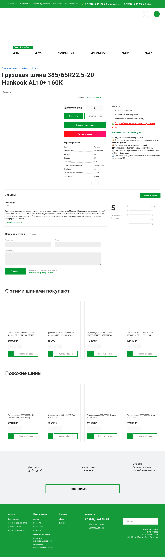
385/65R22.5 (98, 151)
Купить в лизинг (85, 134)
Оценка (33, 234)
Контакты (25, 4)
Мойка (125, 53)
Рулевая (97, 147)
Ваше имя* (9, 240)
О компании (12, 4)
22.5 (95, 162)
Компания (37, 531)
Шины (16, 53)
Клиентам (57, 4)
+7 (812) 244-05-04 (135, 3)
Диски (38, 53)
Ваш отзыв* (10, 251)
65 (95, 158)
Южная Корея (99, 165)
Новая (96, 176)
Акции (148, 53)
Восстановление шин (17, 531)
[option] (34, 124)
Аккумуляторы (66, 53)
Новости (37, 523)
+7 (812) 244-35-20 (96, 3)
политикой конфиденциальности (41, 273)
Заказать (73, 116)
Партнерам (70, 4)
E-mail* (58, 240)
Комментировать (14, 223)
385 (95, 154)
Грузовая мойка (14, 527)
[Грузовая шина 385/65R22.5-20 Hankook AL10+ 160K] (34, 124)
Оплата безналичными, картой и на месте (144, 467)
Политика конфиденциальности (42, 539)
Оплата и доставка (41, 4)
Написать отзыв (94, 98)
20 (95, 169)
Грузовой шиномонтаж (17, 523)
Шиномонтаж (98, 53)
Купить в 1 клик (95, 116)
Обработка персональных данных (43, 546)
